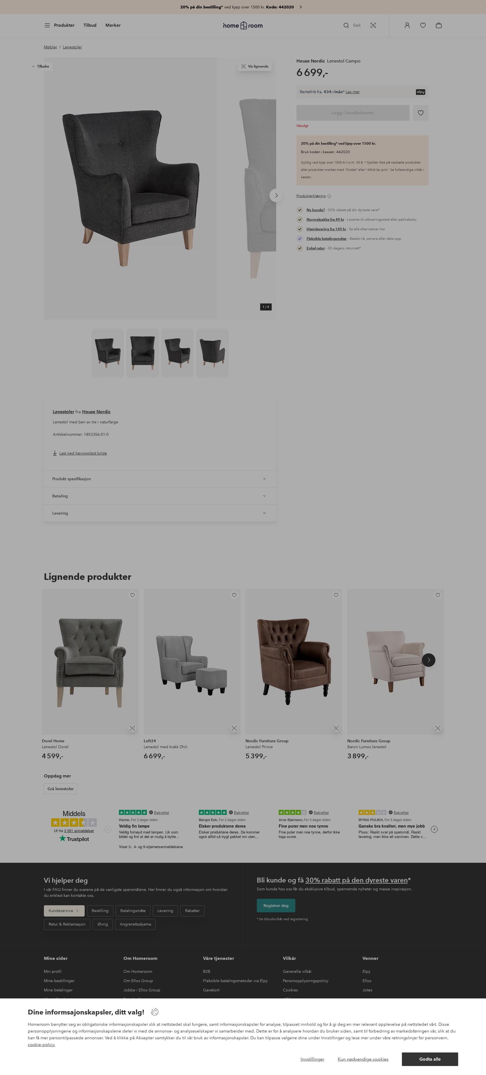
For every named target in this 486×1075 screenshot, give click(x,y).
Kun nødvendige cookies (363, 1059)
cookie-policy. (41, 1044)
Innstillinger (312, 1059)
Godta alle (430, 1059)
